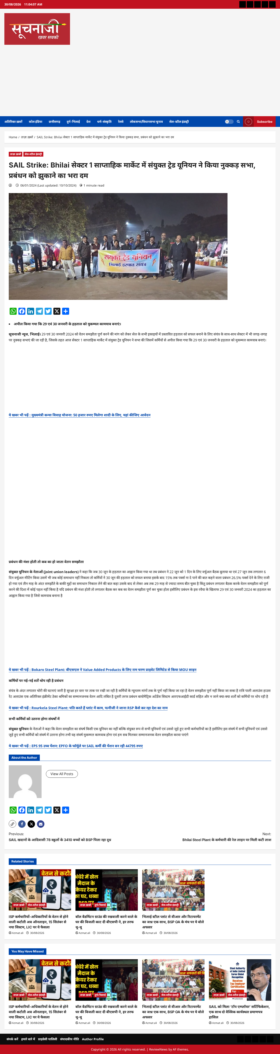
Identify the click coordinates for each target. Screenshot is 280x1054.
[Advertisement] (139, 79)
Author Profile (93, 1039)
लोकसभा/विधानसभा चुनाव (146, 121)
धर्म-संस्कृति (104, 121)
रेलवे (120, 121)
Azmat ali (17, 933)
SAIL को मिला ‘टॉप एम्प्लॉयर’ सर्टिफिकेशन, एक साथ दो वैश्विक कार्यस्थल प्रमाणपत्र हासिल (239, 1011)
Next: (226, 837)
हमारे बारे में (28, 1039)
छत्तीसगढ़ (54, 121)
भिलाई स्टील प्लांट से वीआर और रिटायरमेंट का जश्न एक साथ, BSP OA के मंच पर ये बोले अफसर (173, 921)
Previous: (60, 837)
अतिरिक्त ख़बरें (13, 121)
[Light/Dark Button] (229, 121)
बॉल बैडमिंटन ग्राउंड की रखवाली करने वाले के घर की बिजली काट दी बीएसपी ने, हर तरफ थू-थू (106, 921)
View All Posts (62, 773)
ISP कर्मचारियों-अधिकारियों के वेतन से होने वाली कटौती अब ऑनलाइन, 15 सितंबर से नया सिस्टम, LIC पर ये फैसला (38, 921)
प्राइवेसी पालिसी (47, 1039)
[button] (12, 824)
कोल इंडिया (35, 121)
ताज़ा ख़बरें (15, 154)
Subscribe (264, 121)
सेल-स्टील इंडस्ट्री (179, 121)
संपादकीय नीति (69, 1039)
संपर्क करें (12, 1039)
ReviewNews (158, 1049)
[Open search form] (238, 121)
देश (88, 121)
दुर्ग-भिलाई (73, 121)
